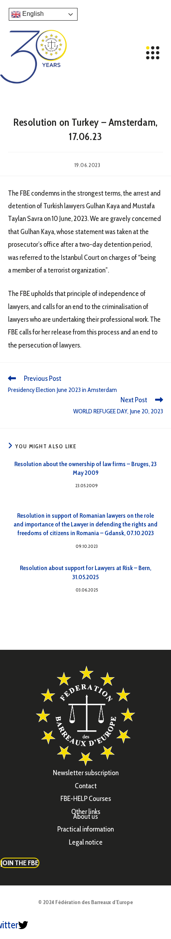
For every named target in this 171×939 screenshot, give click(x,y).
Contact (86, 786)
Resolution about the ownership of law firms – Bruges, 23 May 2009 (85, 468)
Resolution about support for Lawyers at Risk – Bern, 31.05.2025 (85, 572)
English (32, 13)
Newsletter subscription (86, 772)
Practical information (85, 829)
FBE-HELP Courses (85, 798)
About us (85, 816)
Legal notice (86, 842)
